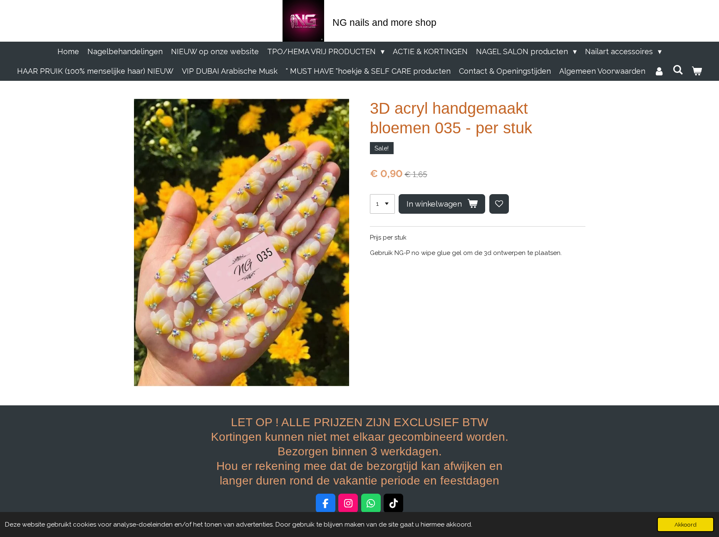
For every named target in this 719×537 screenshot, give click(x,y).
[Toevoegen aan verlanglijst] (499, 204)
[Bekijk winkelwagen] (696, 71)
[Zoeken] (677, 69)
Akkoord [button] (685, 524)
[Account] (659, 71)
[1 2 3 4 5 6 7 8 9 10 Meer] (382, 204)
